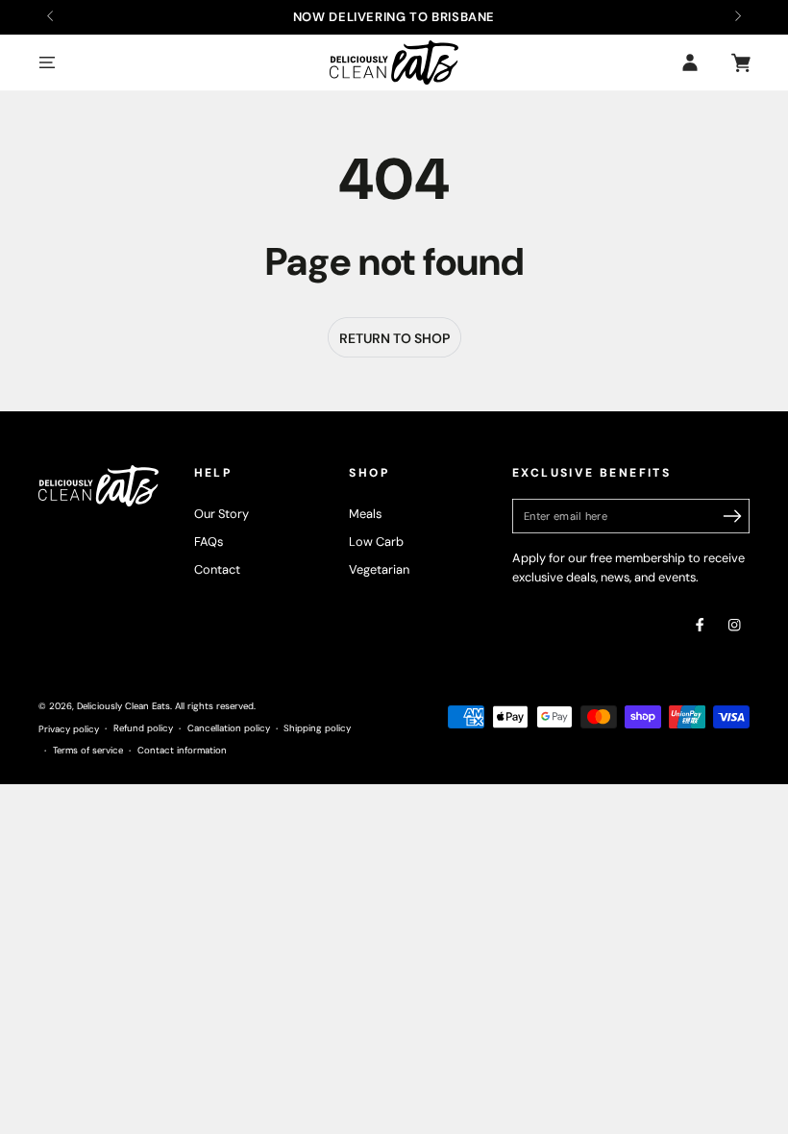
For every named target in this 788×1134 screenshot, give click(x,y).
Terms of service (88, 750)
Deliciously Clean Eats (123, 706)
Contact (217, 569)
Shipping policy (317, 728)
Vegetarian (379, 569)
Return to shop (394, 338)
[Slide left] (51, 17)
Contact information (182, 750)
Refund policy (143, 728)
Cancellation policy (228, 728)
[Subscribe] (733, 515)
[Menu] (47, 62)
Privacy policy (68, 729)
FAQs (208, 541)
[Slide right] (737, 17)
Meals (365, 513)
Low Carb (376, 541)
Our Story (221, 513)
